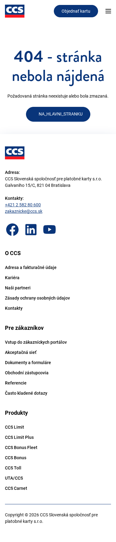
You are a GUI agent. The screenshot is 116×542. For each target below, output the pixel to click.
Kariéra (12, 277)
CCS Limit (14, 427)
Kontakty (14, 308)
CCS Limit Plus (19, 437)
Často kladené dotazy (26, 393)
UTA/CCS (14, 478)
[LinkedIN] (31, 229)
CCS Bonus (15, 457)
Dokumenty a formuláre (28, 362)
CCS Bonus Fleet (21, 447)
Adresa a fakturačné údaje (31, 267)
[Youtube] (49, 229)
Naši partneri (18, 287)
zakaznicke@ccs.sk (23, 211)
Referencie (16, 382)
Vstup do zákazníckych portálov (36, 342)
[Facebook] (12, 229)
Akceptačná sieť (21, 352)
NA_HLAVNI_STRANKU (61, 113)
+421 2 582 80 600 (23, 204)
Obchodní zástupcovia (27, 372)
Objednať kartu (76, 11)
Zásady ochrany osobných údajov (37, 298)
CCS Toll (13, 467)
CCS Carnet (16, 488)
